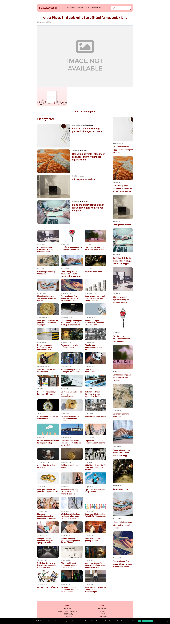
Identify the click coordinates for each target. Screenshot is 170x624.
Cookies (87, 8)
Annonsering (71, 8)
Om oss (80, 8)
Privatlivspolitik (147, 621)
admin (82, 176)
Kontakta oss (96, 8)
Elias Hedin (83, 150)
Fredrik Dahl (84, 201)
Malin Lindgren (88, 125)
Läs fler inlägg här (85, 111)
